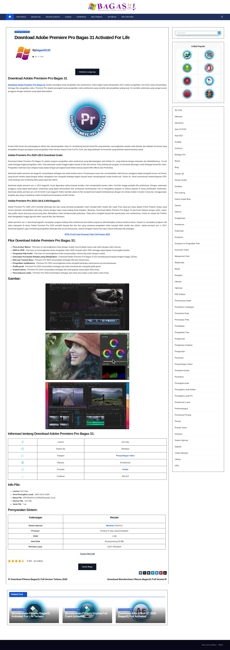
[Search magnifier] (219, 32)
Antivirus (21, 17)
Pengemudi (180, 339)
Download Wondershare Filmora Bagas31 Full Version (135, 579)
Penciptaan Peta (182, 320)
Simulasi (178, 434)
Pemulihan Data (182, 313)
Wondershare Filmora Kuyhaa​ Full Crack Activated (86, 615)
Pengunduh (180, 351)
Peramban (179, 377)
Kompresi (81, 17)
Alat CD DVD (180, 129)
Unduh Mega (87, 567)
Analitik (178, 142)
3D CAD (178, 110)
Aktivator (178, 117)
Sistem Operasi (181, 440)
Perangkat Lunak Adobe (185, 390)
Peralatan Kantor (182, 370)
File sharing (180, 193)
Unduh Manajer (181, 453)
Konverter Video (182, 250)
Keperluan (179, 231)
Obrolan (178, 282)
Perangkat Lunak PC (184, 396)
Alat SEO (179, 136)
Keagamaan (180, 218)
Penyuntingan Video (22, 31)
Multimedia (96, 17)
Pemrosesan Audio (183, 301)
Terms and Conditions (209, 645)
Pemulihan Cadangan (184, 307)
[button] (222, 17)
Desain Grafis (53, 17)
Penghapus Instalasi (184, 345)
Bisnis (177, 161)
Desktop (178, 186)
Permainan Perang (183, 415)
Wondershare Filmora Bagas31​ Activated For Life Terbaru (31, 615)
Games (68, 17)
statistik (178, 447)
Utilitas (178, 459)
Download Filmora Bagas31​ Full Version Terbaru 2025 (38, 579)
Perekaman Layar (182, 402)
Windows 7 (111, 526)
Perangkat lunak (182, 383)
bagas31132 (43, 50)
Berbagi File (180, 155)
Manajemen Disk (182, 256)
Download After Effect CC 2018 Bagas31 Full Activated (137, 615)
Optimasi (112, 17)
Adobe (125, 469)
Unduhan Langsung (87, 72)
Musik (177, 269)
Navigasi (179, 275)
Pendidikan (180, 326)
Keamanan (179, 224)
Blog (177, 167)
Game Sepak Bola (183, 199)
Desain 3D (36, 17)
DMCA (220, 645)
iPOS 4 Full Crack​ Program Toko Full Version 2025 (87, 234)
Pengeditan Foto (182, 332)
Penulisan (179, 358)
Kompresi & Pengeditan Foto (187, 244)
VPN (177, 466)
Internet (178, 212)
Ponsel (178, 421)
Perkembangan (181, 409)
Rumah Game (181, 428)
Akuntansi (179, 123)
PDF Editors (128, 17)
